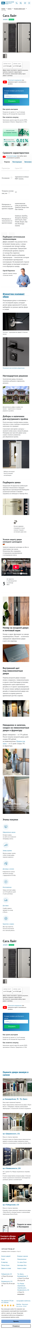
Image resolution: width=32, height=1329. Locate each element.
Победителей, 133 (6, 1274)
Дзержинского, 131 (6, 1281)
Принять (16, 1321)
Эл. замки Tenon (22, 1262)
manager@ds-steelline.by (23, 1301)
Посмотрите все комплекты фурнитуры (14, 368)
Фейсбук (18, 1304)
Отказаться (16, 1326)
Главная (3, 8)
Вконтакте (25, 1304)
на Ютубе (11, 1238)
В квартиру (4, 1262)
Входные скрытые (22, 1256)
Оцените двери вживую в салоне (15, 1073)
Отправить (11, 101)
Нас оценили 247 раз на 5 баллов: (7, 1301)
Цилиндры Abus (21, 1265)
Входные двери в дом (19, 8)
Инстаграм (19, 1306)
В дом (3, 1259)
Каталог (10, 8)
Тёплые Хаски (5, 1265)
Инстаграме (24, 1226)
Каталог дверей (5, 1256)
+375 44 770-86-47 (8, 1249)
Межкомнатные (21, 1259)
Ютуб (24, 1306)
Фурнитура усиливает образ (14, 295)
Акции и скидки (21, 1268)
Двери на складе (6, 1268)
